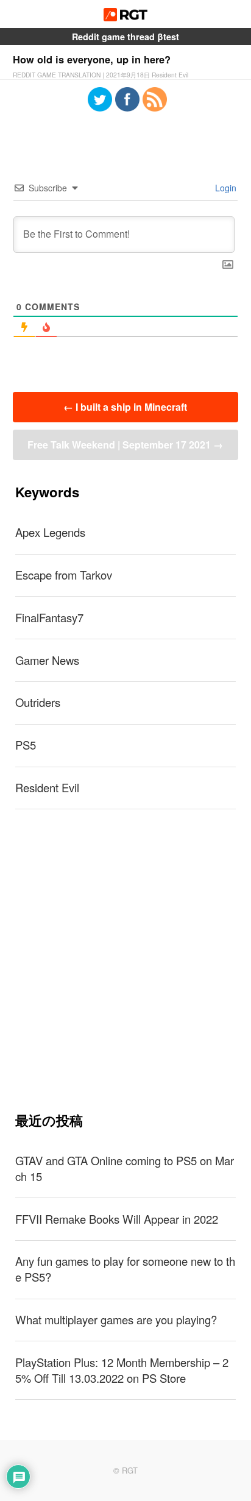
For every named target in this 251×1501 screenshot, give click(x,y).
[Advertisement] (125, 960)
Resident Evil (47, 787)
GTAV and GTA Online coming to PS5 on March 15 (124, 1168)
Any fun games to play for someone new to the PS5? (125, 1269)
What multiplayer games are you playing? (116, 1319)
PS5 (25, 745)
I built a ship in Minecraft (125, 407)
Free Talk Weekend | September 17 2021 (125, 445)
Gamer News (47, 660)
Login (224, 188)
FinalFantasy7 (49, 617)
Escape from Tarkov (63, 575)
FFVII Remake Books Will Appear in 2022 (116, 1219)
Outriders (37, 702)
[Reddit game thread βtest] (126, 17)
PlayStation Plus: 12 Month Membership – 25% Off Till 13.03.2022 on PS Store (121, 1370)
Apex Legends (50, 532)
